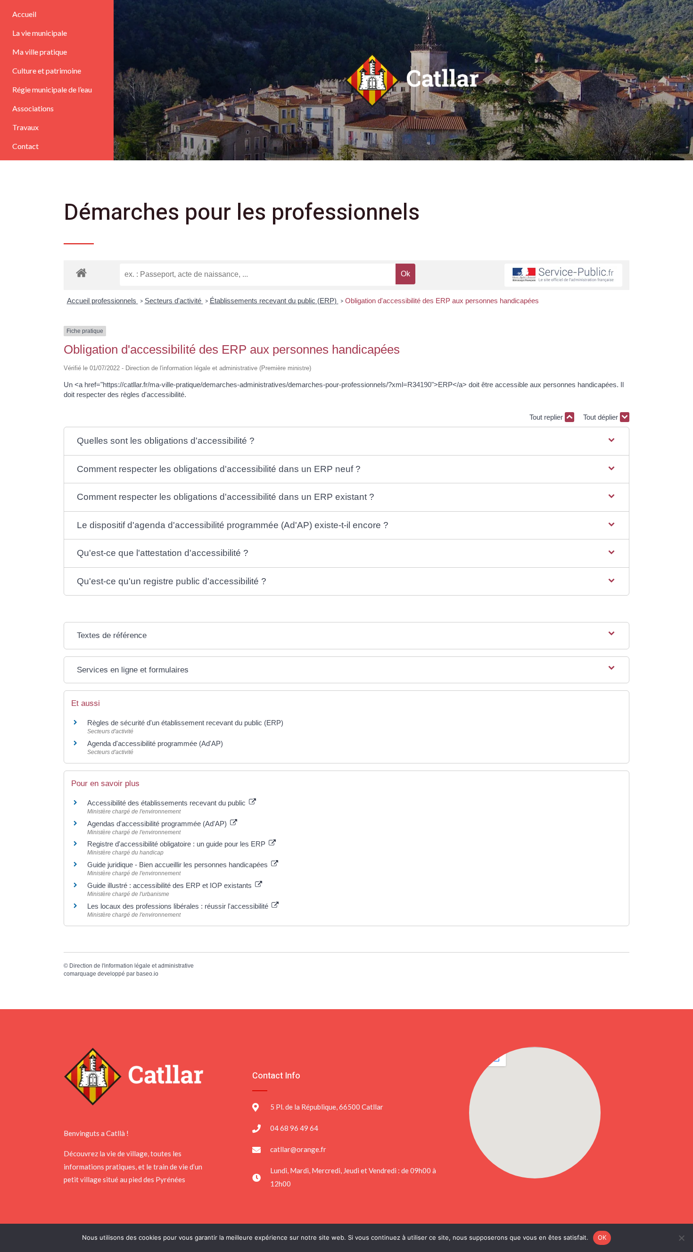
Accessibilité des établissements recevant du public (167, 803)
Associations (33, 108)
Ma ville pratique (39, 51)
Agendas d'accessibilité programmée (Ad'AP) (158, 824)
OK (602, 1237)
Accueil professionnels (102, 301)
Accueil (24, 13)
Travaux (25, 127)
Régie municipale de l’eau (52, 89)
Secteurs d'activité (174, 301)
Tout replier (547, 417)
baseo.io (147, 973)
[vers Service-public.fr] (563, 275)
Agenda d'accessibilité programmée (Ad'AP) (155, 743)
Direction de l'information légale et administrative (131, 965)
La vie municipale (39, 32)
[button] (346, 441)
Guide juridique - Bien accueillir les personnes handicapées (178, 865)
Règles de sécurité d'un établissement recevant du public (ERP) (185, 723)
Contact (25, 145)
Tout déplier (601, 417)
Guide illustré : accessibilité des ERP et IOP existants (170, 885)
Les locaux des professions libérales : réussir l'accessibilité (178, 906)
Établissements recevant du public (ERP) (274, 301)
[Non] (681, 1238)
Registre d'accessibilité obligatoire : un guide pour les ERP (177, 844)
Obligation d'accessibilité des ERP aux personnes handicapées (442, 301)
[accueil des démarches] (81, 272)
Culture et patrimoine (46, 70)
